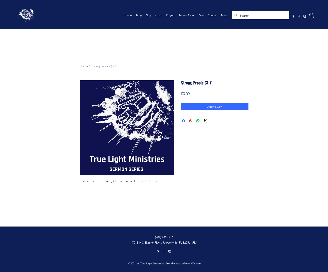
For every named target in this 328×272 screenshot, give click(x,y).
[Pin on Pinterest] (190, 121)
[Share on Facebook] (183, 121)
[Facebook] (299, 16)
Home (84, 66)
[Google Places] (293, 16)
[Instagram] (305, 16)
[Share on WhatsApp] (198, 121)
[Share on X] (205, 121)
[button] (311, 15)
